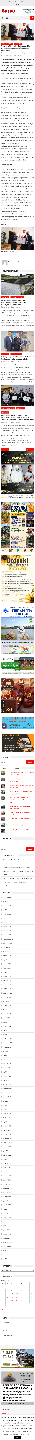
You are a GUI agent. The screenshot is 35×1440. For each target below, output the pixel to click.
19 (12, 1297)
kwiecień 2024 (7, 1014)
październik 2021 (8, 1138)
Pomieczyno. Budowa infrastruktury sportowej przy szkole (18, 872)
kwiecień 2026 (7, 914)
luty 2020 (5, 1221)
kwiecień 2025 (7, 964)
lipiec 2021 (6, 1151)
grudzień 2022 (7, 1080)
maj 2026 (5, 910)
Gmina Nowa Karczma (8, 408)
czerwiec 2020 (7, 1205)
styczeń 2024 (7, 1026)
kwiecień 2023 (7, 1064)
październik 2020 (8, 1188)
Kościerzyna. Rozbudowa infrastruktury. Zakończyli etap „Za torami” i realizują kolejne (30, 450)
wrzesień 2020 (7, 1192)
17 (2, 1297)
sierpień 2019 (7, 1246)
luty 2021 (5, 1172)
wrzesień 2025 (7, 943)
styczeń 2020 (7, 1226)
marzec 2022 (6, 1118)
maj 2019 (5, 1259)
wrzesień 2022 (7, 1093)
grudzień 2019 (7, 1230)
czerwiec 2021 (7, 1155)
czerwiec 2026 (7, 906)
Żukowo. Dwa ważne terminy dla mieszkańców (16, 867)
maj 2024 (5, 1010)
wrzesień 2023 (7, 1043)
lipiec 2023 (6, 1051)
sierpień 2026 (7, 897)
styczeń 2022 (7, 1126)
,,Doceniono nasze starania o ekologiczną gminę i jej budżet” (6, 450)
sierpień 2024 (7, 997)
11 (7, 1294)
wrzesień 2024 (7, 993)
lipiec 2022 (6, 1101)
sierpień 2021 (7, 1147)
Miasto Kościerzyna (17, 297)
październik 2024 (8, 989)
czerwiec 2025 (7, 956)
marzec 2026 (6, 918)
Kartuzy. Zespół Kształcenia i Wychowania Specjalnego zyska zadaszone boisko (17, 357)
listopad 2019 (7, 1234)
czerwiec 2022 (7, 1105)
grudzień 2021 (7, 1130)
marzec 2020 (6, 1217)
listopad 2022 (7, 1084)
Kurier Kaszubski (18, 53)
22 (26, 1297)
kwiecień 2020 (7, 1213)
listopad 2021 (7, 1134)
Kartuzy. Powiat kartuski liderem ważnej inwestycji (17, 878)
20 (17, 1297)
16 (31, 1294)
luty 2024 (5, 1022)
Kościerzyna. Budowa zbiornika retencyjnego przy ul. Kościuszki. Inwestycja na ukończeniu (13, 302)
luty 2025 (5, 972)
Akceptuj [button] (17, 1437)
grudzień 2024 (7, 981)
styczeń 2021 (7, 1176)
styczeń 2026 (7, 927)
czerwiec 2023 (7, 1055)
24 (2, 1301)
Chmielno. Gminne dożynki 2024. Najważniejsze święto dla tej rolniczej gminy (20, 799)
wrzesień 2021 (7, 1143)
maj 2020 (5, 1209)
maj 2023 (5, 1059)
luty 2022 (5, 1122)
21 (21, 1297)
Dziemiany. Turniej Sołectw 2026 (19, 830)
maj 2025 (5, 960)
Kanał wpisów (7, 1327)
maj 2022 (5, 1109)
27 (17, 1301)
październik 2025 (8, 939)
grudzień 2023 (7, 1030)
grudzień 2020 (7, 1180)
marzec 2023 (6, 1068)
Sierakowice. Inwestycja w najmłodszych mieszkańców (15, 884)
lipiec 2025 (6, 951)
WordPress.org (7, 1335)
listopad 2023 (7, 1035)
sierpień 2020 (7, 1197)
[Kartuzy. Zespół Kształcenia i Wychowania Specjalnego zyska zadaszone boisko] (17, 341)
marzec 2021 (6, 1167)
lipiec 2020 (6, 1201)
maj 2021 (5, 1159)
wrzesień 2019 (7, 1242)
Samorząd (5, 412)
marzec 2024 (6, 1018)
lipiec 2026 (6, 902)
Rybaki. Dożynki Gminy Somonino (19, 825)
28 (21, 1301)
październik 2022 (8, 1089)
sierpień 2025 (7, 947)
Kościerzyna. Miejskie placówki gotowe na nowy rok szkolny (18, 861)
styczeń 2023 (7, 1076)
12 (12, 1294)
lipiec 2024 (6, 1001)
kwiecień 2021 (7, 1163)
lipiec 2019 (6, 1251)
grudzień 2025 (7, 931)
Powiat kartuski (16, 354)
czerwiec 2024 (7, 1005)
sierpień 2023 (7, 1047)
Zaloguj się (6, 1323)
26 (12, 1301)
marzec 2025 (6, 968)
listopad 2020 (7, 1184)
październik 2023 (8, 1039)
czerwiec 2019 (7, 1255)
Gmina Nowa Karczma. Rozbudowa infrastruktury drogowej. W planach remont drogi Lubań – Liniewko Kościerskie (17, 417)
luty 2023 (5, 1072)
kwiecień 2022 (7, 1113)
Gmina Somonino (7, 44)
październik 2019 (8, 1238)
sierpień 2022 (7, 1097)
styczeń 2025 (7, 976)
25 (7, 1301)
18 (7, 1297)
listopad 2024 (7, 985)
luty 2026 (5, 922)
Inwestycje (18, 44)
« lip (2, 1309)
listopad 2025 (7, 935)
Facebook (7, 838)
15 (26, 1294)
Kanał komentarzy (8, 1331)
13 (17, 1294)
